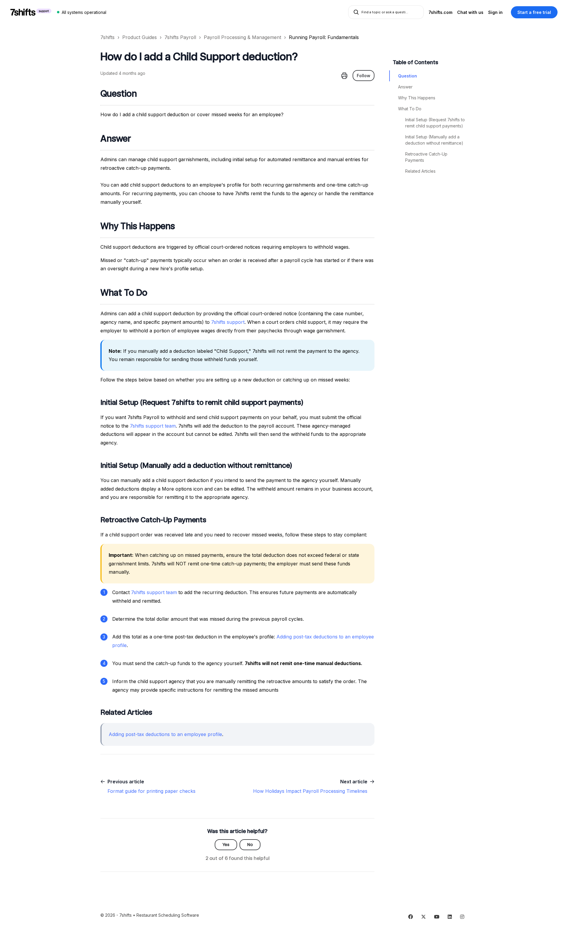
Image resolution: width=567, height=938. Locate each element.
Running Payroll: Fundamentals (324, 37)
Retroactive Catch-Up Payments (426, 157)
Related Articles (420, 171)
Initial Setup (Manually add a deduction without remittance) (434, 139)
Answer (405, 86)
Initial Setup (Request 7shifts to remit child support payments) (435, 122)
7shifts (107, 37)
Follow (363, 75)
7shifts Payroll (180, 37)
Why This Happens (416, 97)
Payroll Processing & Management (242, 37)
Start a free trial (534, 12)
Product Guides (139, 37)
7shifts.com (440, 12)
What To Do (409, 108)
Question (407, 75)
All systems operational (84, 12)
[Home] (30, 12)
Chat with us (470, 12)
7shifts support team (153, 426)
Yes (225, 844)
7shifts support (228, 322)
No (250, 844)
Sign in (495, 12)
